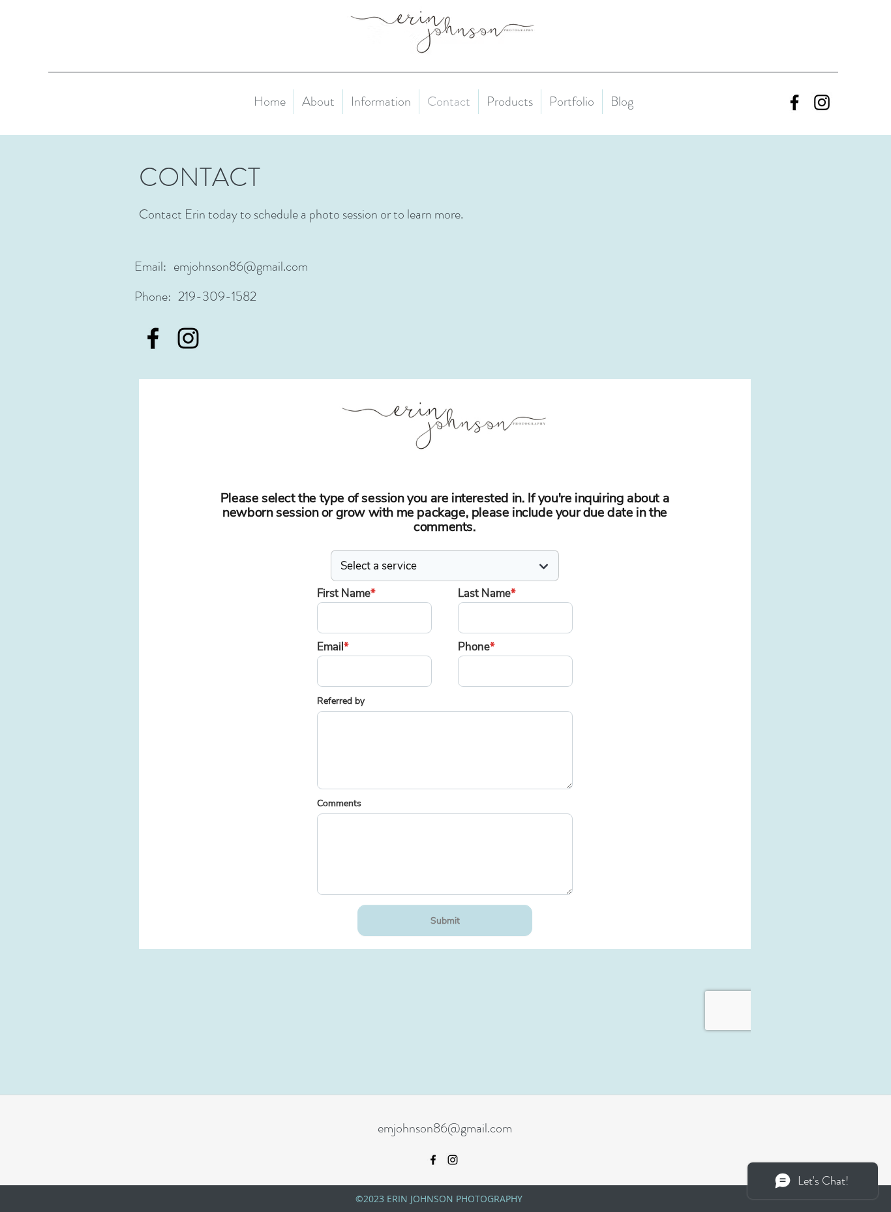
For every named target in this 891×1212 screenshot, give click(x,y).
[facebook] (794, 102)
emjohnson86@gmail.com (241, 266)
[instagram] (821, 102)
